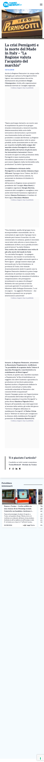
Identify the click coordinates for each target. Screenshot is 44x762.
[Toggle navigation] (41, 4)
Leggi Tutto (31, 525)
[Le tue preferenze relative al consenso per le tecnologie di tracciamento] (40, 758)
